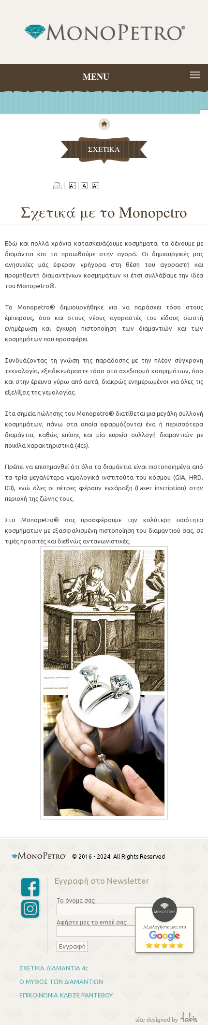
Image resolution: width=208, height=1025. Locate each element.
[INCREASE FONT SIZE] (95, 186)
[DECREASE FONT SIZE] (72, 186)
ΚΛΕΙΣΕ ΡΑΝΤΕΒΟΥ (86, 995)
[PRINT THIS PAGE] (59, 186)
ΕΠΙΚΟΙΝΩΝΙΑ (38, 995)
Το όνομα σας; (76, 900)
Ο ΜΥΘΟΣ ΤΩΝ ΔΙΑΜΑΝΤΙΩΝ (61, 981)
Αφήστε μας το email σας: (92, 922)
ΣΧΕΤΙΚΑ (32, 968)
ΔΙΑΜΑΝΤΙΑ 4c (67, 968)
